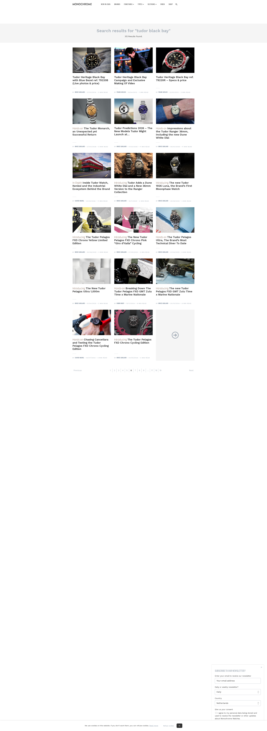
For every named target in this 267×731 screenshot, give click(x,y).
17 (152, 370)
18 (156, 370)
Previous (78, 370)
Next (191, 370)
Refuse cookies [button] (168, 726)
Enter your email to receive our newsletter (233, 676)
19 (160, 370)
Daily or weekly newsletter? (226, 687)
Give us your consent (224, 709)
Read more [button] (153, 726)
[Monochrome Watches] (82, 4)
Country (218, 698)
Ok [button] (179, 726)
